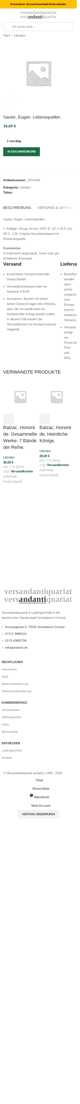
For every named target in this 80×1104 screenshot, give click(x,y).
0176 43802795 (16, 640)
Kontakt (7, 757)
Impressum (9, 669)
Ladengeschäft (12, 750)
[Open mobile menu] (5, 15)
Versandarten (11, 709)
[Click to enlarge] (11, 100)
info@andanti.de (16, 647)
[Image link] (38, 595)
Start (6, 35)
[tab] (17, 208)
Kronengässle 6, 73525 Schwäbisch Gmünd (34, 627)
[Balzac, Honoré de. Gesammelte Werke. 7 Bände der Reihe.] (20, 396)
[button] (8, 419)
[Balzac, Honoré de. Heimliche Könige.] (56, 396)
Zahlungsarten (11, 717)
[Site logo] (38, 14)
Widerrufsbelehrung (15, 684)
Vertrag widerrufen (38, 814)
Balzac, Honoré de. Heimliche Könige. (55, 434)
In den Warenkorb (21, 151)
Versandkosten (22, 471)
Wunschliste (10, 731)
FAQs (5, 724)
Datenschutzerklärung (16, 691)
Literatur (19, 35)
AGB (5, 676)
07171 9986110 (15, 633)
